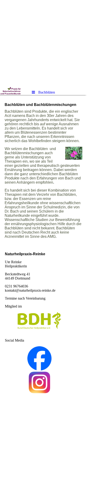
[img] (43, 43)
